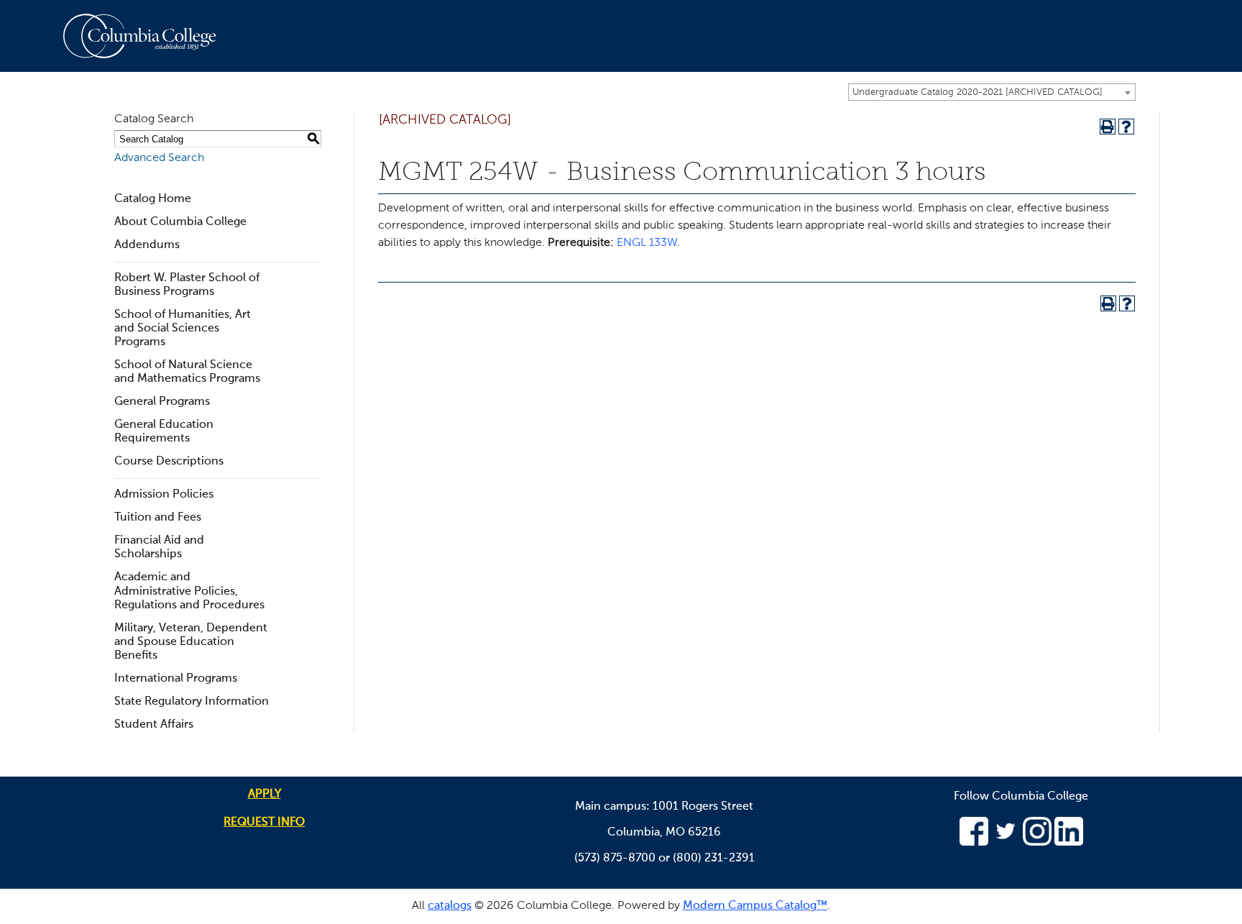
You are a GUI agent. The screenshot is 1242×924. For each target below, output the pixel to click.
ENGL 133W (647, 243)
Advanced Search (159, 158)
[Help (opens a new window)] (1126, 126)
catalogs (450, 906)
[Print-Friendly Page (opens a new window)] (1108, 126)
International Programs (175, 679)
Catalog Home (152, 199)
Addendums (147, 245)
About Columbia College (180, 222)
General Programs (162, 402)
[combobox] (992, 92)
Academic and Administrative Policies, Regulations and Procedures (189, 591)
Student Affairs (153, 725)
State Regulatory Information (191, 702)
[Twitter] (1005, 842)
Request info (264, 822)
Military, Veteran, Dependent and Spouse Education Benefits (190, 642)
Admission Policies (163, 494)
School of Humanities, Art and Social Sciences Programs (182, 328)
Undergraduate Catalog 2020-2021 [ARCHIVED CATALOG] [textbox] (977, 92)
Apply (264, 794)
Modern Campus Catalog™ (755, 906)
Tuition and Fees (157, 517)
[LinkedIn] (1068, 842)
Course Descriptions (169, 461)
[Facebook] (974, 842)
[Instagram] (1037, 842)
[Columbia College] (148, 36)
